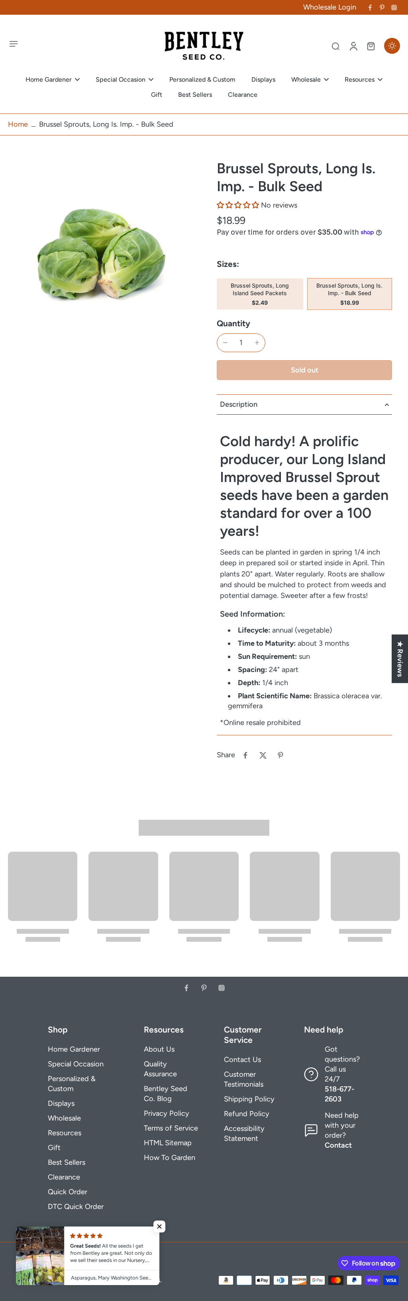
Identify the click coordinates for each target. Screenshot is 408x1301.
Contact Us (242, 1059)
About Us (159, 1049)
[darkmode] (392, 46)
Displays (61, 1103)
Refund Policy (246, 1113)
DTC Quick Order (76, 1206)
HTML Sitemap (168, 1142)
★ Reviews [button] (400, 659)
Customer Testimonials (243, 1079)
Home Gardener (74, 1049)
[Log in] (353, 46)
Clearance (64, 1177)
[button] (238, 205)
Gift (54, 1147)
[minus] (225, 343)
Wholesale (64, 1118)
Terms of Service (171, 1128)
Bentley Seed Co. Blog (165, 1093)
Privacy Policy (166, 1113)
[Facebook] (370, 7)
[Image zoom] (99, 251)
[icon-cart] (370, 46)
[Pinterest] (382, 7)
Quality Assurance (160, 1069)
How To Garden (169, 1157)
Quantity (233, 323)
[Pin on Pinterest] (280, 755)
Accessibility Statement (244, 1133)
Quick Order (67, 1191)
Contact (338, 1145)
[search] (335, 46)
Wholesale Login (329, 7)
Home (18, 124)
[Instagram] (394, 7)
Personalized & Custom (72, 1083)
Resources (64, 1133)
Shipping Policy (249, 1099)
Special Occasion (76, 1064)
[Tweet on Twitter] (263, 755)
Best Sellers (66, 1162)
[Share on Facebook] (245, 755)
